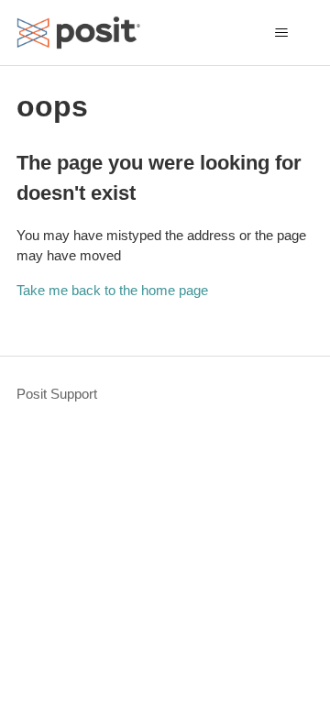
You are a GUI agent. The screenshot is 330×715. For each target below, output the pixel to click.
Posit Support (56, 394)
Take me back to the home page (112, 290)
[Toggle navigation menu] (281, 33)
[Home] (78, 33)
